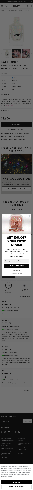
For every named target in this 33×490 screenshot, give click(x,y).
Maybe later (16, 270)
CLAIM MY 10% (16, 265)
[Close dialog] (29, 216)
